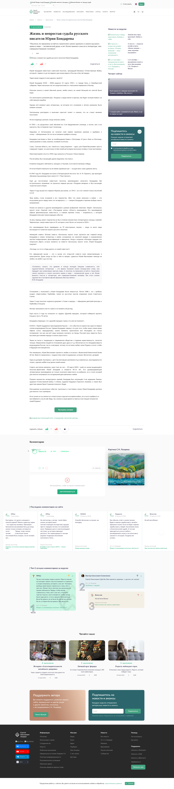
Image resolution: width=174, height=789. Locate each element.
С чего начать (127, 4)
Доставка (73, 757)
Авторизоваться (67, 492)
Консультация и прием (47, 740)
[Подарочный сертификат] (134, 11)
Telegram (22, 756)
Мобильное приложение (48, 750)
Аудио (72, 743)
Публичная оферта (46, 764)
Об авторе (48, 12)
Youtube (22, 751)
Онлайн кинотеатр (65, 2)
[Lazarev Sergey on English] (136, 4)
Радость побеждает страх (126, 666)
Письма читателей (107, 750)
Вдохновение (49, 663)
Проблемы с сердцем (92, 585)
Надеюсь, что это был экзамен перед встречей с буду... (20, 547)
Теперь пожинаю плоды (82, 548)
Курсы (98, 12)
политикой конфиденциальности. (123, 152)
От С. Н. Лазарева (106, 740)
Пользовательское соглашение (50, 760)
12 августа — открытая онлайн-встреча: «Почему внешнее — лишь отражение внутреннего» (135, 48)
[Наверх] (170, 768)
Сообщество (105, 753)
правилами (130, 715)
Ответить (97, 468)
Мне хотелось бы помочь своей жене (107, 605)
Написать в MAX (136, 754)
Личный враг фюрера (87, 666)
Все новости (105, 736)
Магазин (80, 12)
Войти (141, 4)
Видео (72, 736)
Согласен (130, 783)
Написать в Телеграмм (138, 750)
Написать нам (138, 767)
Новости (57, 12)
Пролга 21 (42, 451)
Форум (112, 12)
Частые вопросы (136, 736)
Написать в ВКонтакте (138, 758)
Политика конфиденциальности (50, 757)
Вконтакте (23, 746)
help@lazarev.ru (136, 762)
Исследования (69, 12)
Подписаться (126, 156)
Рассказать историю (65, 410)
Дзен (21, 762)
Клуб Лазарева (44, 2)
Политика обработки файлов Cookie (51, 767)
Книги (105, 12)
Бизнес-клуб (85, 2)
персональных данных (113, 783)
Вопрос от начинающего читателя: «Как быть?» (124, 548)
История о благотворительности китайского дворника (48, 667)
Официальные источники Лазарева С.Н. (53, 753)
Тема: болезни (74, 750)
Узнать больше (40, 714)
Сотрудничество (45, 743)
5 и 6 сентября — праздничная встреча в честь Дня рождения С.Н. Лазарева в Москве (135, 64)
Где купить (134, 740)
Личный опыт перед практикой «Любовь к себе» (135, 37)
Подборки (73, 747)
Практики (90, 12)
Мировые (104, 743)
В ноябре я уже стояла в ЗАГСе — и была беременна (53, 547)
